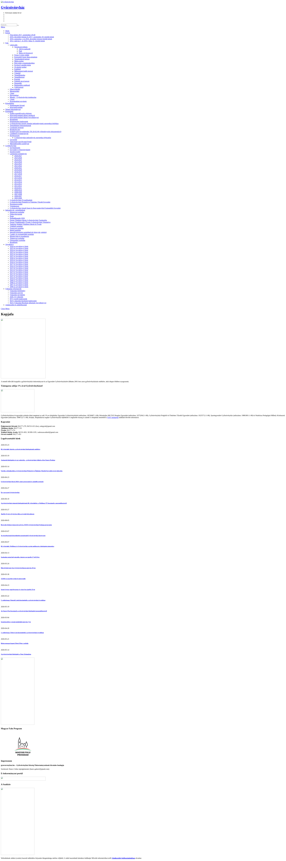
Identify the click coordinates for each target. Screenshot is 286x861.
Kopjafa (17, 79)
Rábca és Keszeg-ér (26, 53)
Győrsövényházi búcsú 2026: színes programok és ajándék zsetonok (22, 481)
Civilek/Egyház (10, 146)
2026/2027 (18, 156)
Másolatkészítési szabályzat (19, 144)
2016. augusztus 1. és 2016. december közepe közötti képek (31, 39)
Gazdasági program (17, 128)
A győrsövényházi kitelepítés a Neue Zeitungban (16, 654)
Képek (7, 33)
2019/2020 (18, 170)
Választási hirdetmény (17, 291)
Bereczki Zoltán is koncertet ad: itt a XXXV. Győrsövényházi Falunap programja (26, 525)
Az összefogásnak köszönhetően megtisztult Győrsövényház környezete (23, 535)
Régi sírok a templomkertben (24, 63)
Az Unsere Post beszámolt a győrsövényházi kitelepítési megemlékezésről (24, 611)
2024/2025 (18, 160)
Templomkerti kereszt (21, 59)
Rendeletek (14, 119)
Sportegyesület (15, 152)
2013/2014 (18, 182)
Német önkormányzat (13, 109)
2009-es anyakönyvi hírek (19, 281)
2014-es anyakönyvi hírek (19, 271)
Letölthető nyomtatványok (19, 134)
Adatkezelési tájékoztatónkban (123, 858)
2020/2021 (18, 168)
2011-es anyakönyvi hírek (19, 277)
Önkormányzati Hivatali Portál (20, 142)
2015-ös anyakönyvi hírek (19, 269)
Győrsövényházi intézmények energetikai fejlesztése (32, 138)
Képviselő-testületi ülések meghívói (22, 115)
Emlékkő (17, 69)
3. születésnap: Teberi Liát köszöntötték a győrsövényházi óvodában (22, 632)
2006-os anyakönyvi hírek (19, 287)
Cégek (12, 99)
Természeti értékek (20, 47)
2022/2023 (18, 164)
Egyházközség (15, 148)
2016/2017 (18, 176)
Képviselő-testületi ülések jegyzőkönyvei (24, 117)
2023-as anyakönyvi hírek (19, 252)
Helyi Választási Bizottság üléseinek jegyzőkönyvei (28, 303)
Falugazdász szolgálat (17, 240)
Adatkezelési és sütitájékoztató (16, 305)
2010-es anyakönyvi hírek (19, 279)
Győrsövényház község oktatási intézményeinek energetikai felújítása (34, 123)
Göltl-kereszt (18, 87)
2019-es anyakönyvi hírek (19, 260)
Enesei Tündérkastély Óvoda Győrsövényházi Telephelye (30, 222)
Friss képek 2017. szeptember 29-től (22, 35)
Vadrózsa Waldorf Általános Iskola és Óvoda (25, 224)
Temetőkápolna (19, 75)
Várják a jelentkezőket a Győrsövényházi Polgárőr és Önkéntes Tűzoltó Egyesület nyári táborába (31, 471)
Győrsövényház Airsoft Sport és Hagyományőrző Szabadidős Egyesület (35, 208)
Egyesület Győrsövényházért (20, 150)
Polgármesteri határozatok (19, 121)
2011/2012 (18, 186)
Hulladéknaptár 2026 (17, 218)
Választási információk (13, 289)
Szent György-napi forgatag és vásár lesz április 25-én (18, 589)
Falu (6, 43)
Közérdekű (9, 111)
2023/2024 (18, 162)
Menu (3, 27)
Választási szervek (16, 293)
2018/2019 (18, 172)
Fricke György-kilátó (21, 55)
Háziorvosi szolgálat (17, 212)
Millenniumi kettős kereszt (23, 71)
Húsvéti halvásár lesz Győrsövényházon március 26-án (18, 568)
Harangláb (18, 83)
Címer (12, 93)
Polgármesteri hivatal (17, 105)
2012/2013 (18, 184)
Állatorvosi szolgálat (17, 238)
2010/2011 (18, 188)
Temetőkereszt (19, 77)
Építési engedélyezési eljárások (21, 113)
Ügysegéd (13, 140)
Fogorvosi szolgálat (17, 228)
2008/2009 (18, 192)
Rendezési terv (15, 130)
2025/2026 (18, 158)
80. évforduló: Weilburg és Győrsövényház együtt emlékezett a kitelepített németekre (27, 546)
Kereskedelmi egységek (18, 101)
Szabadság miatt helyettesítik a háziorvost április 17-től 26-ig (20, 557)
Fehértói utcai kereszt (21, 81)
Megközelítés (14, 91)
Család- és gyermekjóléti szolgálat (22, 234)
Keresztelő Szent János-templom (25, 57)
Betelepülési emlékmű (22, 85)
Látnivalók (13, 45)
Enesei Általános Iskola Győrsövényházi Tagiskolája (28, 220)
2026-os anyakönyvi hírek (19, 246)
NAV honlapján (113, 417)
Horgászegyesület (16, 204)
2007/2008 (18, 194)
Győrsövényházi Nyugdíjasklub (21, 200)
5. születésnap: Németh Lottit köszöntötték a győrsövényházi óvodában (23, 600)
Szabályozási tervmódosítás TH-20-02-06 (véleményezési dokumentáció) (35, 132)
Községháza (9, 103)
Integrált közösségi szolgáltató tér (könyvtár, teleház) (28, 232)
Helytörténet (14, 95)
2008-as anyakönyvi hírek (19, 283)
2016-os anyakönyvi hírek (19, 267)
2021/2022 (18, 166)
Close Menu (5, 309)
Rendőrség (13, 242)
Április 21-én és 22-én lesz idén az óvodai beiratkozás (17, 514)
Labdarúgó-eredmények (18, 154)
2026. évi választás (16, 297)
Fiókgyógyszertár (16, 214)
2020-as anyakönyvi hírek (19, 258)
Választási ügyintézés (17, 295)
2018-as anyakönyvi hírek (19, 262)
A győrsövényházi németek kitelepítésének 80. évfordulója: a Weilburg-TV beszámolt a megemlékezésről (34, 503)
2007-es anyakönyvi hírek (19, 285)
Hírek (7, 31)
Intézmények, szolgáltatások (15, 210)
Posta (12, 216)
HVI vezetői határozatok (18, 299)
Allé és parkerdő (24, 49)
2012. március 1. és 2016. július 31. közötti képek (27, 41)
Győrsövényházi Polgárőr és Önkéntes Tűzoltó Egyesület (30, 202)
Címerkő (17, 73)
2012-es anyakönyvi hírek (19, 275)
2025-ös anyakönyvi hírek (19, 248)
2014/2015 (18, 180)
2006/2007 (18, 196)
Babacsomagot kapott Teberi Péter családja (14, 643)
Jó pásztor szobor (20, 67)
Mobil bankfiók (15, 230)
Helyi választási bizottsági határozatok (23, 301)
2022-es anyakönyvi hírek (19, 254)
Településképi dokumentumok (20, 125)
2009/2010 (18, 190)
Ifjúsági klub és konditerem (19, 236)
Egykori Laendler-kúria (22, 65)
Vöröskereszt (14, 206)
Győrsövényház (12, 7)
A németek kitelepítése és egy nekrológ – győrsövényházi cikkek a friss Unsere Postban (28, 460)
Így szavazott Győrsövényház (10, 492)
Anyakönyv (9, 244)
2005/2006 (18, 198)
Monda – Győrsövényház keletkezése (23, 97)
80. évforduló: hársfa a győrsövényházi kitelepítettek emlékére (20, 449)
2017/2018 (18, 174)
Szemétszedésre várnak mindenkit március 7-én (16, 622)
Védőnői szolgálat (16, 226)
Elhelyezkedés (15, 89)
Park (20, 51)
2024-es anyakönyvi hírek (19, 250)
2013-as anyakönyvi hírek (19, 273)
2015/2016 (18, 178)
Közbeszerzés (15, 136)
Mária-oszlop (19, 61)
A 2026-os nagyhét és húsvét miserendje (13, 578)
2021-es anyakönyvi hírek (19, 256)
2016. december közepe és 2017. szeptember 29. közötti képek (32, 37)
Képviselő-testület (16, 107)
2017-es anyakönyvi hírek (19, 265)
